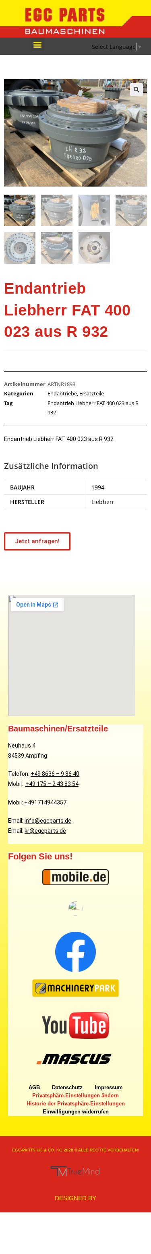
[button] (37, 44)
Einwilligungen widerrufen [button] (76, 1112)
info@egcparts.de (48, 820)
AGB (34, 1087)
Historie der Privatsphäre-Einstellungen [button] (76, 1104)
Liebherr (102, 502)
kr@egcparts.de (45, 831)
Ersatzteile (91, 393)
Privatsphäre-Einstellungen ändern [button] (75, 1095)
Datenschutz (67, 1087)
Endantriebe (62, 393)
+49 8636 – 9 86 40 (55, 774)
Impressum (109, 1087)
